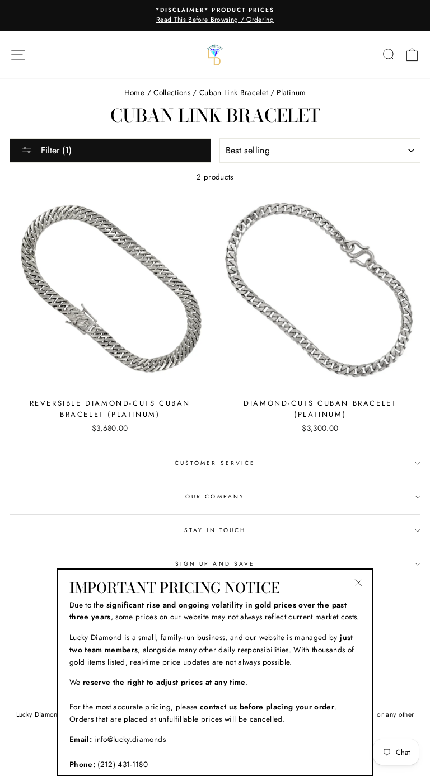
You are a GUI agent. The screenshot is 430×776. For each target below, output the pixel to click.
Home (134, 92)
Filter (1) (55, 150)
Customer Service (215, 463)
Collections (171, 92)
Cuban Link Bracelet (233, 92)
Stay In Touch (215, 530)
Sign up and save (215, 563)
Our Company (215, 496)
